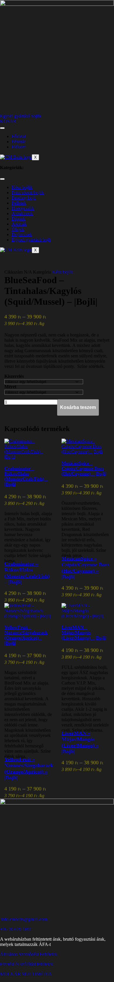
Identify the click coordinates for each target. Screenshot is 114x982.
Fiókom (19, 146)
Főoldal (19, 136)
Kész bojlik (22, 187)
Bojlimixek (22, 234)
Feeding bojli (24, 197)
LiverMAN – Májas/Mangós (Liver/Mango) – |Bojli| (84, 632)
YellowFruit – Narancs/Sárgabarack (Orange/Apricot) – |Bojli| (26, 635)
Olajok (18, 229)
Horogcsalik (23, 208)
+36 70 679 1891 (16, 929)
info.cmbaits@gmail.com (24, 919)
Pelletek (19, 203)
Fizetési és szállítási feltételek (26, 964)
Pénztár (18, 141)
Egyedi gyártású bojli (31, 239)
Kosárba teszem (78, 407)
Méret (10, 386)
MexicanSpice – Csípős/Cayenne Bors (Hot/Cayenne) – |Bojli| (84, 468)
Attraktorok (22, 213)
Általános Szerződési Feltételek (28, 954)
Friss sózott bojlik (28, 192)
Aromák (19, 223)
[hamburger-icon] (2, 128)
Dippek (18, 218)
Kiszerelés (14, 376)
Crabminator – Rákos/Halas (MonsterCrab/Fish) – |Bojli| (26, 476)
